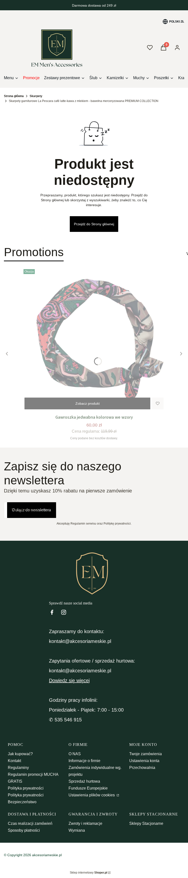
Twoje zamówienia (145, 754)
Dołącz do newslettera (31, 510)
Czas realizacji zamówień (30, 823)
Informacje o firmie (84, 761)
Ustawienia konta (144, 761)
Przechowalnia (142, 767)
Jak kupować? (20, 754)
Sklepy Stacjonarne (146, 823)
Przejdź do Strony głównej (94, 224)
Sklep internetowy (88, 872)
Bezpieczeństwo (22, 802)
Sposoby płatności (24, 830)
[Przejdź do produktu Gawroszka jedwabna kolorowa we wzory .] (94, 339)
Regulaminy (18, 767)
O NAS (75, 754)
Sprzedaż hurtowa (84, 781)
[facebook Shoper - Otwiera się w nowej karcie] (52, 612)
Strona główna (14, 96)
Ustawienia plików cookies (92, 795)
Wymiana (77, 830)
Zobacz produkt (87, 403)
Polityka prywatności (26, 788)
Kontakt (14, 761)
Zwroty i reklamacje (85, 823)
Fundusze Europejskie (88, 788)
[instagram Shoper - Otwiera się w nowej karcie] (64, 612)
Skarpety (36, 96)
